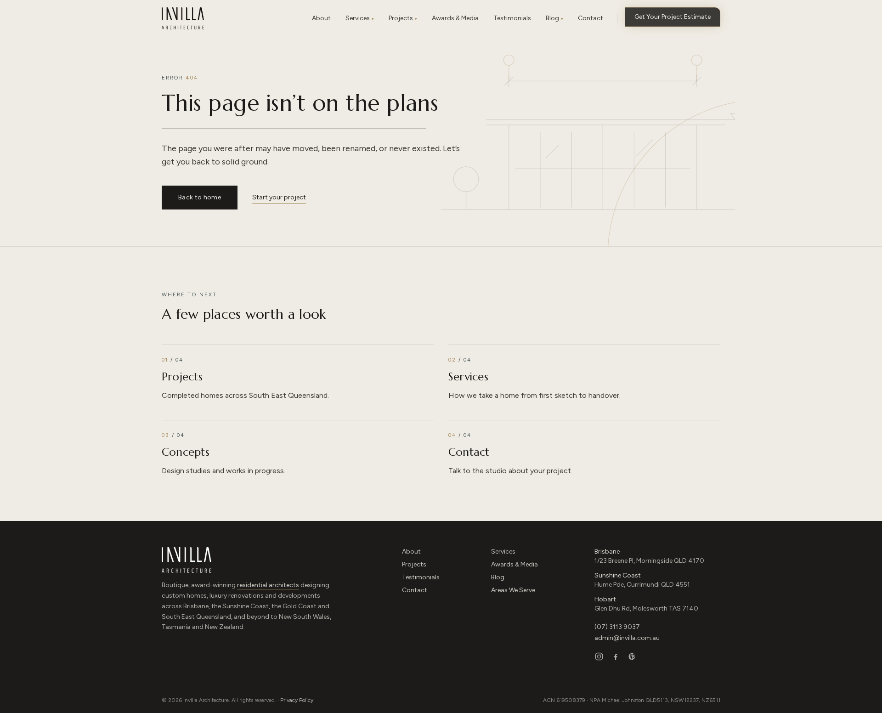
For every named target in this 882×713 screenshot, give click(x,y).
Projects (414, 564)
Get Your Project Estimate (672, 17)
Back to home (199, 197)
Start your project (279, 197)
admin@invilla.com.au (627, 638)
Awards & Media (514, 564)
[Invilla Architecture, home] (183, 18)
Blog (497, 577)
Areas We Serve (513, 590)
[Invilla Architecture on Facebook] (615, 656)
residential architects (268, 585)
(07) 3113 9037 (617, 627)
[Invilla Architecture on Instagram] (599, 656)
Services (503, 551)
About (411, 551)
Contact (414, 590)
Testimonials (421, 577)
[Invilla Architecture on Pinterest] (632, 656)
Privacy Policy (296, 700)
